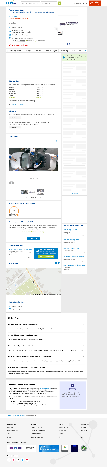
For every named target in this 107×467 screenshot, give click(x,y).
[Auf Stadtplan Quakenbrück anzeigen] (59, 263)
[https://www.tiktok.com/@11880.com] (18, 460)
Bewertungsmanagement (38, 430)
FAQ (60, 437)
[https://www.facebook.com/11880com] (9, 460)
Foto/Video (38, 51)
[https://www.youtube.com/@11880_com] (27, 460)
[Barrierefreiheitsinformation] (84, 3)
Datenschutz (84, 430)
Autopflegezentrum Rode (71, 248)
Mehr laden (74, 194)
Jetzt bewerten (33, 239)
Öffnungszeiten (15, 51)
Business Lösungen (37, 437)
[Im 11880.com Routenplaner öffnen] (56, 262)
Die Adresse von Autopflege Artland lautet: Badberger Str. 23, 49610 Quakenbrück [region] (30, 329)
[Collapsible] (83, 324)
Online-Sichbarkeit (36, 427)
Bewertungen (64, 51)
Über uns (10, 427)
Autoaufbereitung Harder (71, 240)
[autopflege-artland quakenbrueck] (24, 192)
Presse (9, 437)
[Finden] (59, 3)
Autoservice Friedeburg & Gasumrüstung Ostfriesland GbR (21, 249)
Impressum (84, 427)
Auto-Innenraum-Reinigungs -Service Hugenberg (74, 265)
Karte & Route (77, 51)
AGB (82, 433)
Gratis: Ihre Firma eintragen (95, 3)
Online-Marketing (36, 433)
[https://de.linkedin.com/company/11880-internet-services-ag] (22, 460)
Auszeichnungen (51, 51)
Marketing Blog (63, 427)
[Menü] (87, 3)
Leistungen (28, 51)
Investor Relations (12, 430)
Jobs (8, 433)
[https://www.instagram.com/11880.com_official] (13, 460)
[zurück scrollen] (7, 50)
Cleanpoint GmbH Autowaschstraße (74, 257)
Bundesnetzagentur (45, 388)
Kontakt (61, 433)
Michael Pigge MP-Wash (71, 230)
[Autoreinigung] (56, 141)
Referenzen (62, 430)
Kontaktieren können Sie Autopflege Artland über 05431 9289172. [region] (26, 339)
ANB (82, 437)
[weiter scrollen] (85, 50)
